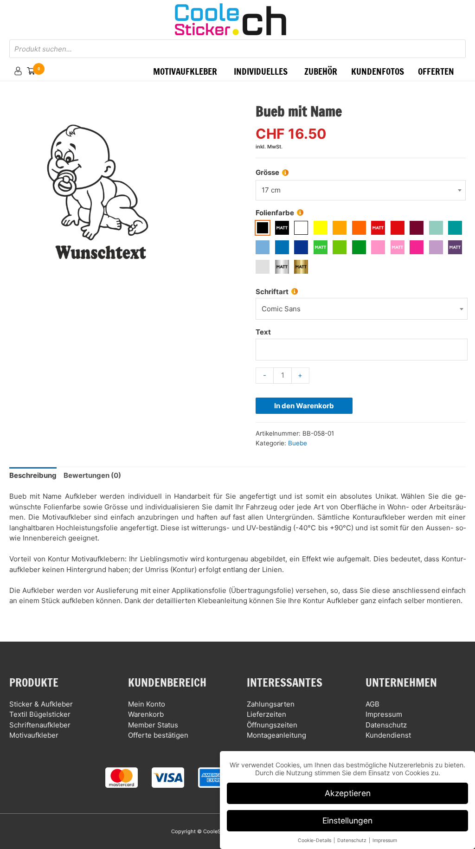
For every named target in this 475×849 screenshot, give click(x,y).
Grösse (267, 172)
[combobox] (361, 190)
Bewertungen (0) (92, 475)
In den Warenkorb (304, 405)
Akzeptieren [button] (348, 793)
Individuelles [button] (261, 71)
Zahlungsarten (271, 704)
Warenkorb (146, 714)
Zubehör (320, 71)
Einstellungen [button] (347, 820)
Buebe (297, 443)
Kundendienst (388, 735)
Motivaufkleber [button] (185, 71)
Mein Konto (146, 704)
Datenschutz (386, 724)
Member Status (153, 724)
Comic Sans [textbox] (281, 308)
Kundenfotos (377, 71)
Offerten (436, 71)
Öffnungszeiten (272, 724)
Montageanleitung (276, 735)
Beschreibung (33, 475)
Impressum (384, 714)
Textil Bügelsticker (40, 714)
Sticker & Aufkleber (41, 704)
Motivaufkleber (33, 735)
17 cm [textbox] (271, 190)
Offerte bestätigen (158, 735)
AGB (372, 704)
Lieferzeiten (266, 714)
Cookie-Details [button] (315, 840)
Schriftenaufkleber (40, 724)
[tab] (33, 476)
